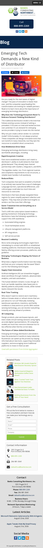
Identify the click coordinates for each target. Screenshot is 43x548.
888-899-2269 (21, 25)
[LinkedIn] (23, 31)
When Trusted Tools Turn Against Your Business (23, 381)
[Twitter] (20, 31)
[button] (37, 3)
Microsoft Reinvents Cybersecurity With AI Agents (21, 516)
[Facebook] (17, 31)
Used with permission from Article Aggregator (20, 349)
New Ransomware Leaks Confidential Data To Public (24, 388)
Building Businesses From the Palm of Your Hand (25, 396)
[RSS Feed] (26, 31)
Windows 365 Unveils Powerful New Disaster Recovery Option (25, 364)
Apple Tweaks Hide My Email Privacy (21, 524)
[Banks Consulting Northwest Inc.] (21, 11)
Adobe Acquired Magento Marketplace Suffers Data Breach (23, 373)
